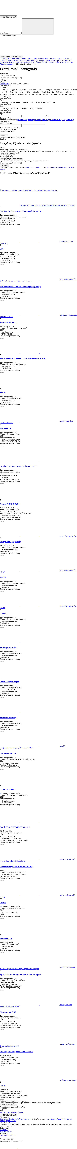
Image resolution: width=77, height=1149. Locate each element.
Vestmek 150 (6, 939)
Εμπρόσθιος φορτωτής (10, 542)
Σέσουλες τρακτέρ (48, 62)
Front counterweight (9, 682)
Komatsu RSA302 (8, 322)
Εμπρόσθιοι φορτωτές (37, 58)
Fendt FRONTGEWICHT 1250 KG (15, 827)
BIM (2, 249)
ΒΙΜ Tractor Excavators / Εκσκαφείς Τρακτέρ (20, 211)
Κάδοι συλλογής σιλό (52, 58)
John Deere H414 (8, 753)
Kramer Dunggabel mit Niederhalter (16, 867)
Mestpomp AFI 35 (8, 1012)
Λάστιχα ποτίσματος (7, 64)
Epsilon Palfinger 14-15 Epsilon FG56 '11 (18, 466)
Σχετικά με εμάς (5, 1112)
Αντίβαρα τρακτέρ (22, 58)
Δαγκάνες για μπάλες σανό (20, 60)
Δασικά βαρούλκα (65, 60)
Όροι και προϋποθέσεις (8, 1119)
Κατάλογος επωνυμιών (8, 1121)
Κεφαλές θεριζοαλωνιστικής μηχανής (13, 62)
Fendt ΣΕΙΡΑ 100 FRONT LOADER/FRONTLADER (22, 358)
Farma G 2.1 (5, 428)
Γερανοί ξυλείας (5, 60)
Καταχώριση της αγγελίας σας (11, 159)
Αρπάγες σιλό (54, 60)
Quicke (3, 613)
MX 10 (3, 578)
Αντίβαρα (58, 62)
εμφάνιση (4, 135)
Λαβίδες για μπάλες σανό (40, 60)
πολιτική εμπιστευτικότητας (34, 167)
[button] (38, 45)
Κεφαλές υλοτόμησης (33, 62)
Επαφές (20, 1112)
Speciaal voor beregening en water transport (20, 974)
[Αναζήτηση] (38, 26)
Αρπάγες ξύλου (65, 58)
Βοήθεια (14, 1112)
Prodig (3, 903)
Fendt (2, 393)
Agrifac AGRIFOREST (10, 504)
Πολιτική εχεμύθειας (24, 1119)
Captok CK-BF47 (7, 789)
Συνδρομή (4, 165)
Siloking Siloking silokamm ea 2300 (16, 1052)
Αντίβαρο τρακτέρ (8, 648)
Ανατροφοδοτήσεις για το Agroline (60, 1119)
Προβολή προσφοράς (8, 1105)
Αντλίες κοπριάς (67, 62)
